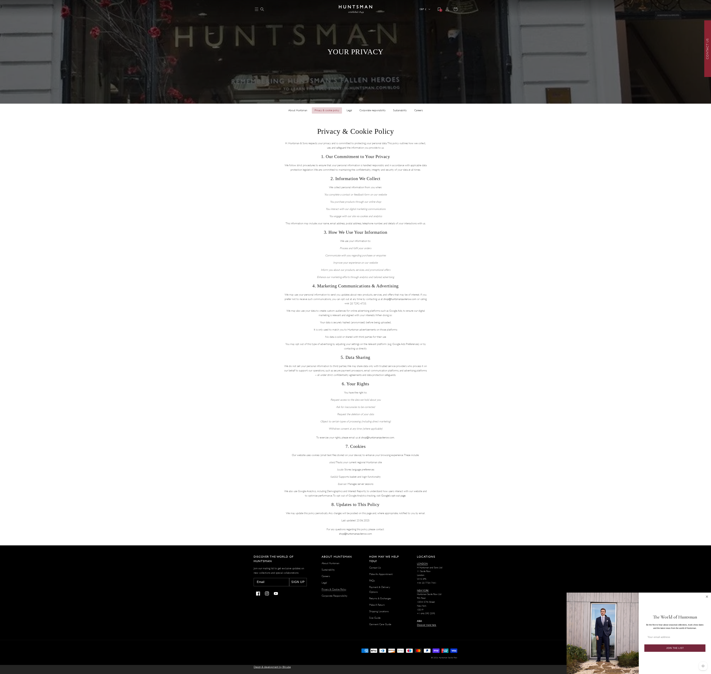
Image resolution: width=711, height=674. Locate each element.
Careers (418, 110)
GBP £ (423, 9)
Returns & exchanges (380, 598)
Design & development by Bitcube (272, 667)
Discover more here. (426, 624)
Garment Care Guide (380, 624)
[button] (262, 9)
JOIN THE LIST (675, 648)
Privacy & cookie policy (327, 110)
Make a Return (377, 604)
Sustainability (400, 110)
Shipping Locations (379, 611)
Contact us (375, 567)
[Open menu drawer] (257, 9)
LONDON (422, 563)
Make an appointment (381, 574)
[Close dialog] (707, 596)
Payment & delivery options (379, 589)
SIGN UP (298, 582)
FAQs (372, 580)
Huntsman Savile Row (448, 658)
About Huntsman (297, 110)
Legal (349, 110)
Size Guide (374, 617)
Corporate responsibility (372, 110)
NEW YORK (423, 590)
